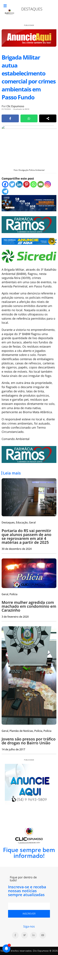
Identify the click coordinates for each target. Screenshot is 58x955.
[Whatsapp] (33, 184)
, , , (26, 731)
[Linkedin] (19, 184)
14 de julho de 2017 (13, 749)
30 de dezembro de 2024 (17, 549)
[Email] (40, 184)
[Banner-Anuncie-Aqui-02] (29, 241)
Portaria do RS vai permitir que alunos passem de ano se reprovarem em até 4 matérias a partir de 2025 (26, 536)
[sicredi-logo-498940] (29, 256)
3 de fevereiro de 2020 (15, 616)
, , (19, 522)
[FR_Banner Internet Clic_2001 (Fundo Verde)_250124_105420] (29, 224)
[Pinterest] (26, 184)
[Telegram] (5, 191)
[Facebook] (5, 184)
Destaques (31, 9)
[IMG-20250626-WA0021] (29, 203)
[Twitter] (12, 184)
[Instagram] (47, 184)
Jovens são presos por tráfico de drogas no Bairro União (29, 740)
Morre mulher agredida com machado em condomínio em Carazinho (29, 606)
